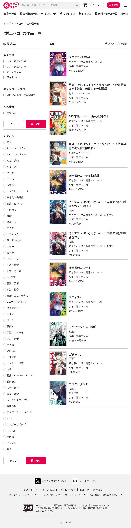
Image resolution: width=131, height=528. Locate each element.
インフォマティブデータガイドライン (61, 495)
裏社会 (10, 252)
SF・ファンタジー (17, 154)
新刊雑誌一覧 (30, 13)
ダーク (10, 320)
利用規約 (98, 489)
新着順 (124, 43)
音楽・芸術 (13, 283)
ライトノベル (14, 77)
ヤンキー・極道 (15, 363)
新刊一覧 (11, 13)
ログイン (97, 5)
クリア (13, 124)
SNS (9, 418)
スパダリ (11, 277)
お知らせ (84, 489)
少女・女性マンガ (16, 66)
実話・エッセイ (15, 332)
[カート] (85, 5)
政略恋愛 (11, 406)
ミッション (69, 13)
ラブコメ (11, 185)
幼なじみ (11, 350)
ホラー (10, 246)
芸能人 (10, 326)
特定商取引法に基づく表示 (106, 495)
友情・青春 (13, 387)
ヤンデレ (11, 443)
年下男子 (11, 344)
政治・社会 (13, 289)
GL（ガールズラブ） (17, 424)
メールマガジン (87, 481)
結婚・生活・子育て (17, 295)
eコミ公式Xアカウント (52, 482)
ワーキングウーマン (17, 400)
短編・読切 (13, 160)
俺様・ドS (12, 258)
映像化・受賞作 (15, 197)
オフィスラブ (14, 234)
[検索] (77, 5)
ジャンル (86, 13)
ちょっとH (12, 166)
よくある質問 (49, 489)
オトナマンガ (14, 72)
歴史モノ (11, 228)
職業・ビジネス (15, 203)
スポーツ (11, 222)
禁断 (9, 215)
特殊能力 (11, 381)
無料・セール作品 (107, 13)
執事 (9, 449)
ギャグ (10, 173)
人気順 (111, 43)
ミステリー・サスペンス (20, 191)
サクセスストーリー (17, 308)
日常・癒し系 (14, 271)
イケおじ (11, 430)
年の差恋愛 (13, 265)
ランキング (50, 13)
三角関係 (11, 357)
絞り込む (36, 124)
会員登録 (113, 5)
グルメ (10, 314)
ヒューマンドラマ (16, 148)
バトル (10, 179)
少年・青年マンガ (16, 61)
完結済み (11, 113)
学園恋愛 (11, 209)
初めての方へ (31, 489)
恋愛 (9, 142)
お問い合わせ (68, 489)
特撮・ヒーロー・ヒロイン (21, 375)
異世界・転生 (14, 240)
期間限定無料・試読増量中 (21, 95)
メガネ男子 (13, 338)
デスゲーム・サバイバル (20, 412)
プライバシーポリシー (23, 495)
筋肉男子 (11, 436)
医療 (9, 369)
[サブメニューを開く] (125, 5)
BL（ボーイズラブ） (16, 301)
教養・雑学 (13, 393)
